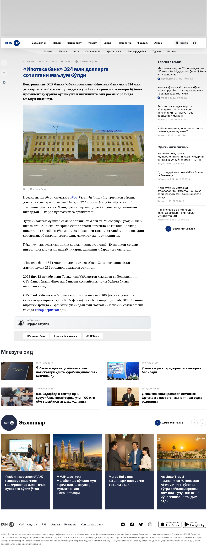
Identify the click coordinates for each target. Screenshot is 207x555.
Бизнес (171, 51)
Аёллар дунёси (137, 51)
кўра (73, 197)
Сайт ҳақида (28, 524)
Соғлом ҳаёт (92, 51)
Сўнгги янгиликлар (173, 147)
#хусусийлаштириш (65, 336)
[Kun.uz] (12, 43)
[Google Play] (194, 524)
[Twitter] (141, 524)
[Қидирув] (194, 43)
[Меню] (201, 43)
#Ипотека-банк (36, 336)
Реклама (70, 524)
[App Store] (169, 524)
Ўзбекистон (39, 42)
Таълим (48, 51)
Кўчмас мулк (114, 51)
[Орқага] (4, 63)
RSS (44, 524)
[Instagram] (150, 524)
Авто (76, 51)
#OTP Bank (92, 336)
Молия (63, 51)
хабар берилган (47, 310)
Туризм (156, 51)
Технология (124, 42)
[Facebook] (4, 82)
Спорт (107, 42)
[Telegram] (4, 72)
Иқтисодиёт (74, 42)
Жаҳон (56, 42)
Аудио (158, 42)
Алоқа (55, 524)
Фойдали (142, 42)
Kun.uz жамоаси (92, 524)
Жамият (93, 42)
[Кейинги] (203, 422)
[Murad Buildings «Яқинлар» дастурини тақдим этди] (129, 471)
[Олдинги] (194, 422)
